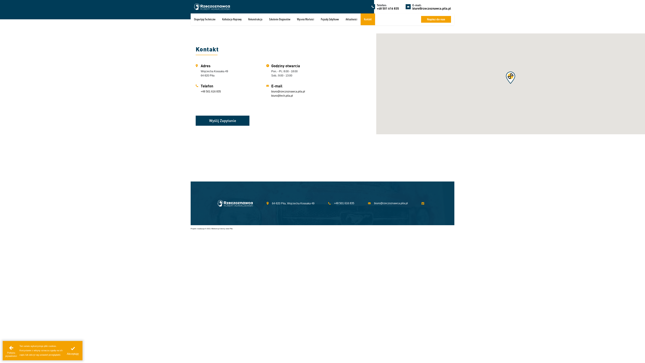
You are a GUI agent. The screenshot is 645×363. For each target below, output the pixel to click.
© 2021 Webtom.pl (212, 229)
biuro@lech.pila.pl (282, 95)
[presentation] (73, 351)
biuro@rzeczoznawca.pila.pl (431, 8)
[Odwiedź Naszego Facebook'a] (424, 203)
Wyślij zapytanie (222, 120)
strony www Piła (227, 229)
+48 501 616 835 (388, 8)
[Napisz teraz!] (398, 19)
